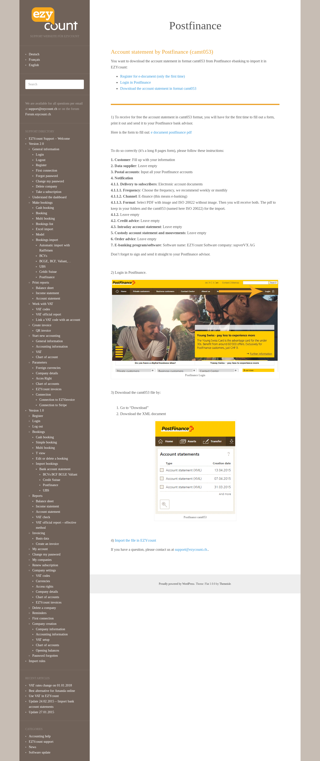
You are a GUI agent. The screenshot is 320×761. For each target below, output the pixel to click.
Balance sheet (45, 288)
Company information (50, 629)
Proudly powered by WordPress (176, 583)
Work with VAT (42, 304)
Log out (37, 426)
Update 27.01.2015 (41, 712)
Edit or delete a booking (52, 458)
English (34, 65)
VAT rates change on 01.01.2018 (50, 685)
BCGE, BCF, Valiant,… (55, 261)
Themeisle (225, 583)
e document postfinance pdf (171, 132)
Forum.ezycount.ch (38, 114)
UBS (42, 266)
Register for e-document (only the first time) (152, 76)
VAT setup (42, 639)
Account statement (48, 298)
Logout (40, 160)
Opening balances (47, 650)
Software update (39, 752)
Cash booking (45, 208)
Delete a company (44, 608)
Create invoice (41, 325)
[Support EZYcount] (54, 18)
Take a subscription (48, 192)
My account (40, 549)
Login (40, 154)
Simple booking (46, 442)
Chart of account (47, 357)
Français (34, 59)
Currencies (43, 581)
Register (41, 165)
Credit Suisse (51, 480)
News (32, 747)
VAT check (43, 517)
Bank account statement (55, 469)
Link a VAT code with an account (58, 320)
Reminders (39, 613)
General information (45, 149)
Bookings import (47, 240)
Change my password (50, 181)
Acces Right (44, 378)
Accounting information (52, 346)
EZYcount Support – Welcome (49, 138)
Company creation (44, 624)
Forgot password (47, 176)
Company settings (44, 570)
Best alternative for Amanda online (52, 691)
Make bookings (42, 202)
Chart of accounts (47, 384)
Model (40, 234)
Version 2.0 (36, 144)
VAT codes (43, 309)
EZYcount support (41, 741)
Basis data (42, 538)
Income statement (47, 293)
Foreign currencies (48, 368)
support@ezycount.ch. (191, 549)
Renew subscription (45, 565)
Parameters (39, 362)
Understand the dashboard (49, 197)
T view (40, 453)
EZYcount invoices (48, 389)
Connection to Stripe (53, 405)
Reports (37, 496)
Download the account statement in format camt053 (158, 88)
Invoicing (38, 533)
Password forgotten (45, 655)
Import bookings (47, 463)
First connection (46, 170)
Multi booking (45, 218)
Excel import (44, 229)
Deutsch (34, 54)
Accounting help (40, 736)
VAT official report (48, 314)
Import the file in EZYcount (135, 540)
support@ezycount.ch (43, 109)
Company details (47, 373)
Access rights (44, 586)
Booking (41, 213)
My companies (42, 560)
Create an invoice (47, 544)
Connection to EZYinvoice (57, 399)
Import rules (37, 661)
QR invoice (43, 330)
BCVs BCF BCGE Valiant (60, 474)
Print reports (40, 282)
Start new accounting (46, 335)
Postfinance (47, 277)
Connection (43, 394)
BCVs (43, 256)
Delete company (46, 186)
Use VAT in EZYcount (44, 696)
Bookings (38, 432)
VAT (39, 352)
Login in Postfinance (135, 82)
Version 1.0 (36, 410)
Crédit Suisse (48, 272)
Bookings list (44, 224)
